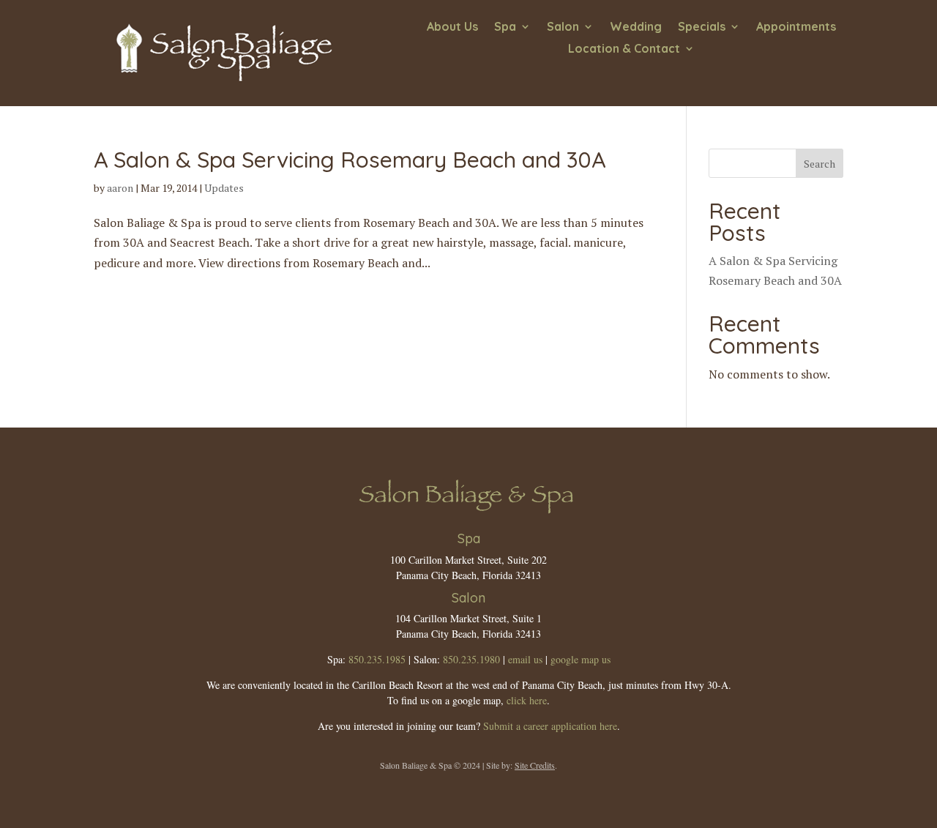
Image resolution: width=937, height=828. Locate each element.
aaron (120, 188)
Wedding (636, 27)
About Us (452, 27)
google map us (580, 659)
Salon (563, 27)
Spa (505, 27)
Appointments (796, 27)
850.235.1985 (377, 659)
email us (525, 659)
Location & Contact (624, 49)
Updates (224, 188)
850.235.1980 (471, 659)
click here (527, 700)
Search (819, 164)
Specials (701, 27)
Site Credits (535, 765)
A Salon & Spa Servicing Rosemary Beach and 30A (349, 160)
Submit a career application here (550, 726)
